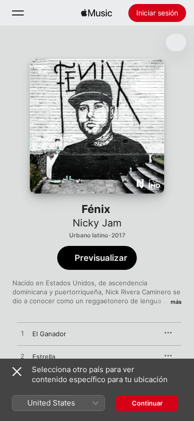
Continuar (147, 403)
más (176, 301)
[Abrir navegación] (18, 13)
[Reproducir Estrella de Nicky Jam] (22, 356)
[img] (96, 12)
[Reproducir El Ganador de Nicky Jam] (22, 333)
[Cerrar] (16, 371)
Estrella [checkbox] (43, 357)
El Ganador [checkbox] (49, 334)
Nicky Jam (97, 223)
